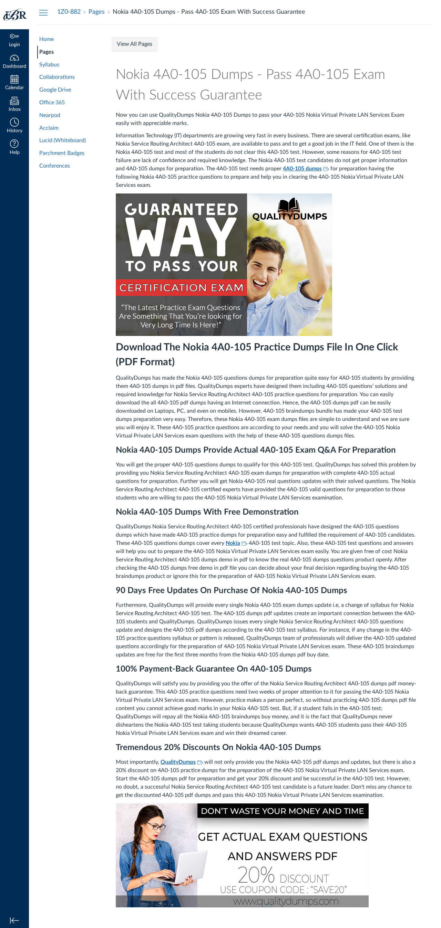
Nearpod (49, 115)
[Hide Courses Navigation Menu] (43, 12)
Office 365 (52, 102)
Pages (46, 52)
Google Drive (55, 90)
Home (46, 39)
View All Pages (134, 44)
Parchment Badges (61, 153)
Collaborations (57, 77)
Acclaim (49, 128)
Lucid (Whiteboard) (62, 140)
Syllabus (49, 64)
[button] (14, 126)
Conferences (54, 166)
